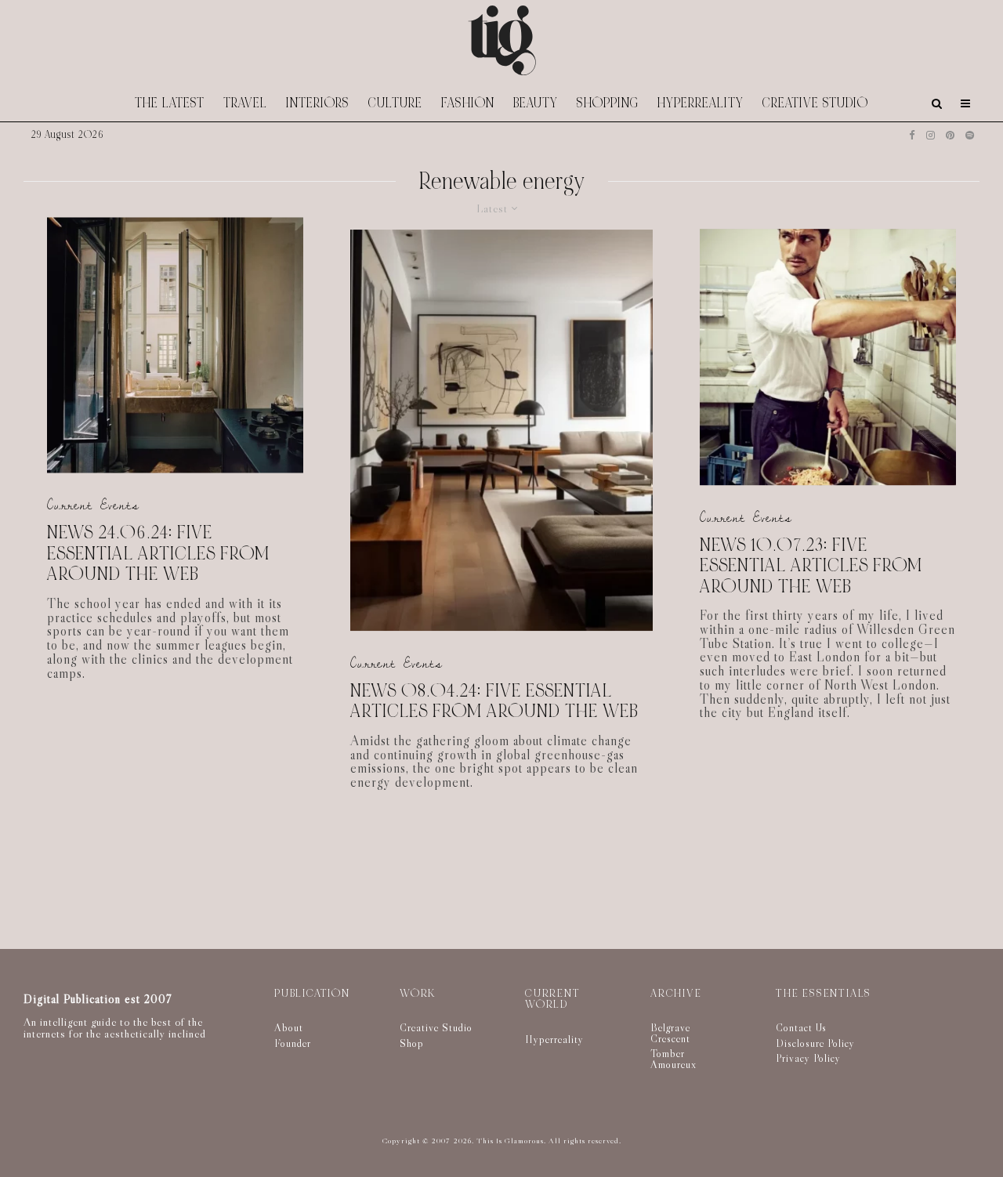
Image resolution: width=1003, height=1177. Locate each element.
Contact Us (801, 1027)
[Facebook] (912, 135)
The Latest (170, 103)
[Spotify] (969, 135)
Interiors (317, 103)
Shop (412, 1043)
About (288, 1027)
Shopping (608, 103)
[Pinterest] (950, 135)
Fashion (467, 103)
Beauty (535, 103)
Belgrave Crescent (670, 1033)
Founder (292, 1043)
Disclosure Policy (815, 1043)
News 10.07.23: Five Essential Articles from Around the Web (811, 566)
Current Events (93, 506)
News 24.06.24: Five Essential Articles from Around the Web (158, 554)
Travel (245, 103)
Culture (395, 103)
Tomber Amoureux (673, 1058)
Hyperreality (700, 103)
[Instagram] (930, 135)
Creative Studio (815, 103)
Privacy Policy (808, 1058)
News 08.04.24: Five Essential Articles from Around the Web (494, 701)
